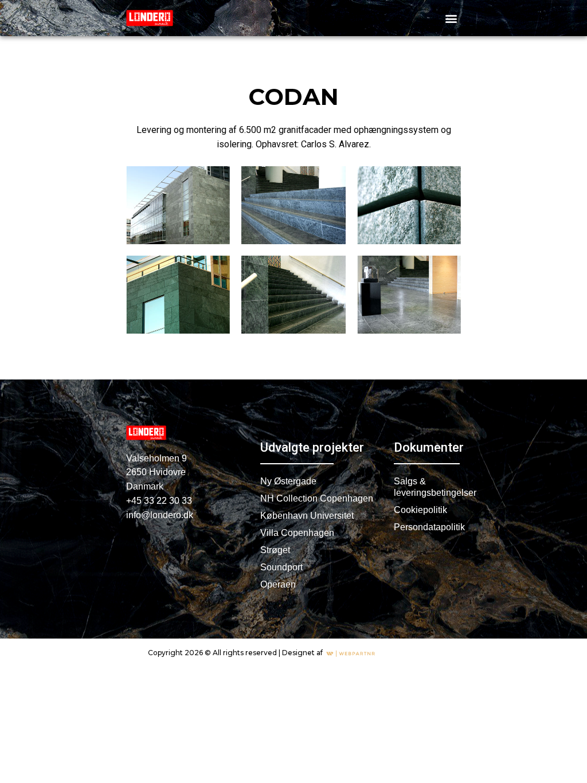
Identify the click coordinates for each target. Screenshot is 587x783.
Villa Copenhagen (297, 533)
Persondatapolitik (427, 527)
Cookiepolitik (420, 510)
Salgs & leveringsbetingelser (427, 487)
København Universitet (307, 515)
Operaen (278, 584)
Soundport (281, 567)
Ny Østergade (288, 481)
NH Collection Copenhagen (316, 498)
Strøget (275, 550)
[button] (451, 18)
